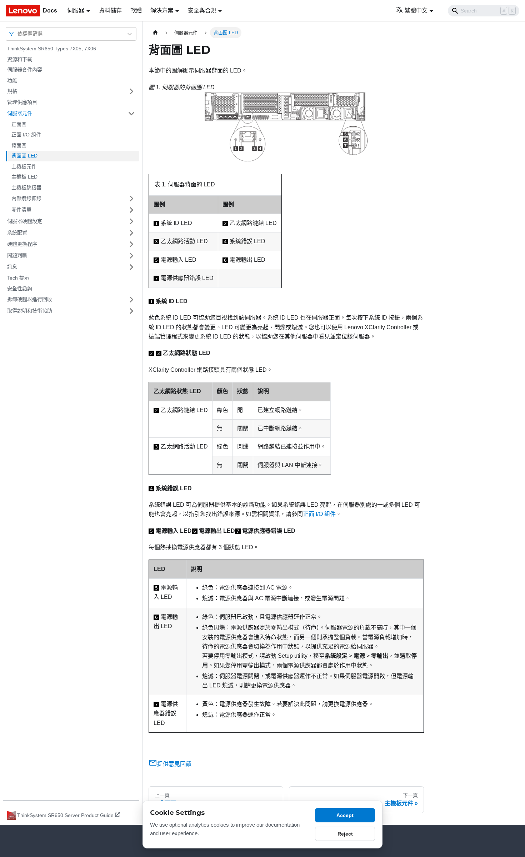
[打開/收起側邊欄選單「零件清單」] (131, 210)
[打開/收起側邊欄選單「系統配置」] (131, 233)
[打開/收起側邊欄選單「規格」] (131, 91)
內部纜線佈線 (26, 198)
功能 (12, 80)
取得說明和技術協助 (29, 311)
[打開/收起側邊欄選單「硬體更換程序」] (131, 244)
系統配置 (17, 232)
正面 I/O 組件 (26, 134)
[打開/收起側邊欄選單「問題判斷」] (131, 255)
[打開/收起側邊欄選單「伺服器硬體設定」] (131, 221)
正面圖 (18, 124)
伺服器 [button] (75, 10)
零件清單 (21, 209)
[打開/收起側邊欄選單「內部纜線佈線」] (131, 198)
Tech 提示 (18, 278)
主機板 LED (24, 177)
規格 (12, 91)
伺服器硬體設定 (24, 221)
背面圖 (18, 145)
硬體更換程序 (22, 244)
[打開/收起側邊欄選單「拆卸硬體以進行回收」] (131, 299)
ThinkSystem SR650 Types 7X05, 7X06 (51, 48)
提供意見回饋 (174, 764)
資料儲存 (110, 10)
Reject (345, 834)
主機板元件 (23, 166)
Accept (345, 815)
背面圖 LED (24, 156)
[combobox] (18, 34)
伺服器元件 (19, 113)
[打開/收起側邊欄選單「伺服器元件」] (131, 113)
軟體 (136, 10)
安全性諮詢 (19, 288)
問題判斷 (17, 255)
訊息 (12, 267)
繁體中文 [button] (416, 10)
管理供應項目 (22, 102)
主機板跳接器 (26, 187)
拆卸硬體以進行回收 (29, 299)
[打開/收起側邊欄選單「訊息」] (131, 267)
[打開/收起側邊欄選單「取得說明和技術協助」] (131, 311)
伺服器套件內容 (24, 69)
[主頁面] (155, 32)
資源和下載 (19, 59)
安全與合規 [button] (202, 10)
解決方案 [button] (161, 10)
